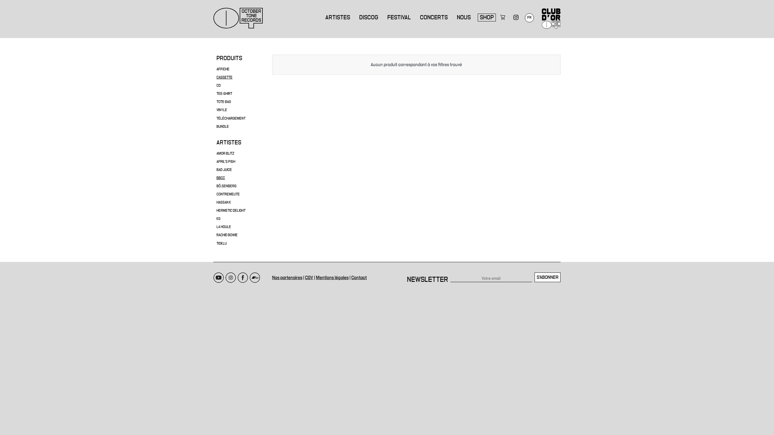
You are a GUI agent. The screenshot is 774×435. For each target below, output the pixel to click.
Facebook (243, 277)
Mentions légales (332, 277)
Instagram (231, 277)
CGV (309, 277)
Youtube (218, 277)
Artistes (337, 17)
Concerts (434, 17)
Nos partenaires (287, 277)
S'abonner (547, 277)
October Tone (238, 18)
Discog (368, 17)
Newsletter (427, 279)
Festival (399, 17)
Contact (359, 277)
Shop (487, 17)
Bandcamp (255, 277)
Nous (464, 17)
